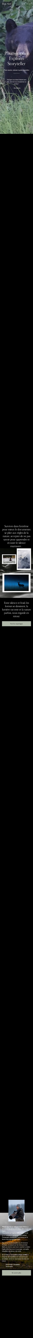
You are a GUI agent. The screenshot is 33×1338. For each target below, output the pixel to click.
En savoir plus (16, 1273)
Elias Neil (6, 3)
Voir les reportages (16, 624)
